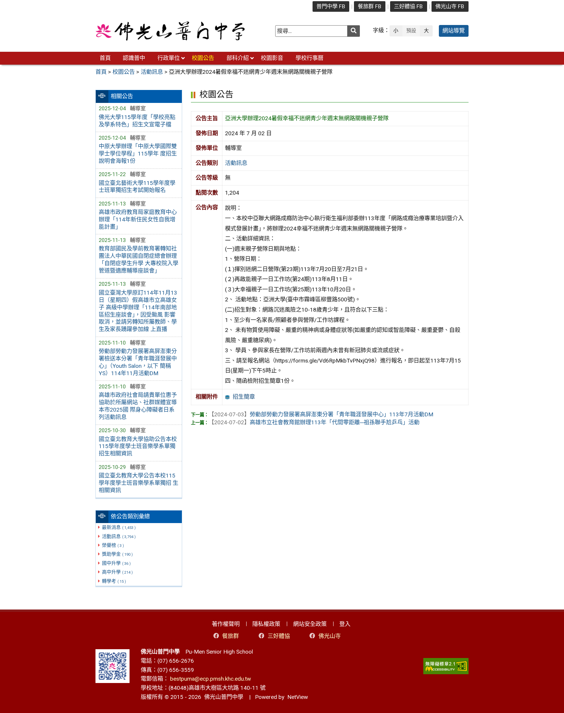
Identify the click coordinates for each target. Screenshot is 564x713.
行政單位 (168, 58)
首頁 (105, 58)
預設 (411, 31)
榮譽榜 (113, 545)
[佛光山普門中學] (170, 31)
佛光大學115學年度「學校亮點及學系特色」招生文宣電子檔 (137, 121)
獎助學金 (117, 554)
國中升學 (116, 563)
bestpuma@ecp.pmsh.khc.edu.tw (210, 678)
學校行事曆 (309, 58)
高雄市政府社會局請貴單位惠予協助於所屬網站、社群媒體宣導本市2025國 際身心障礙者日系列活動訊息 (138, 406)
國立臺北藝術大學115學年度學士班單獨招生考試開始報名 (137, 187)
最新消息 (119, 527)
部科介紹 (237, 58)
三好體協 (279, 635)
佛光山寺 (329, 635)
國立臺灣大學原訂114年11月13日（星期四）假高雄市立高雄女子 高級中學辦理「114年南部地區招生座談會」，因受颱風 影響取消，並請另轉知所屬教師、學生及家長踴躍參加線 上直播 (138, 311)
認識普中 (134, 58)
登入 (344, 624)
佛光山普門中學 (222, 697)
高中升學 (117, 572)
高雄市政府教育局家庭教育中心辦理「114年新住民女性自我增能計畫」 (138, 219)
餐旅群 (230, 635)
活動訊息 (119, 536)
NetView (297, 697)
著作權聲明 (226, 624)
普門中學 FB (330, 6)
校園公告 (203, 58)
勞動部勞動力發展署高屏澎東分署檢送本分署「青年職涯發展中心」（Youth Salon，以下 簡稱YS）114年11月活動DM (138, 362)
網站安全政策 (310, 624)
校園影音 (272, 58)
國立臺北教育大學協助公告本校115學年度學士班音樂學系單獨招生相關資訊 (138, 446)
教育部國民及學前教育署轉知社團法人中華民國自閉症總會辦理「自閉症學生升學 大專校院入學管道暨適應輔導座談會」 (138, 259)
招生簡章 (244, 396)
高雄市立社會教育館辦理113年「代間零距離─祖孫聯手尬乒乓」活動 (314, 422)
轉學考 (114, 581)
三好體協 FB (408, 6)
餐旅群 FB (369, 6)
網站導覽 (453, 30)
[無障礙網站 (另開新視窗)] (446, 666)
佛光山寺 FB (449, 6)
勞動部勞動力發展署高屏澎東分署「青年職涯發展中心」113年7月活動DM (321, 414)
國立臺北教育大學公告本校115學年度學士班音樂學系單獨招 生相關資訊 (138, 483)
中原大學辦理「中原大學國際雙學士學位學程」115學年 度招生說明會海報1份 (138, 153)
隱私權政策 (266, 624)
